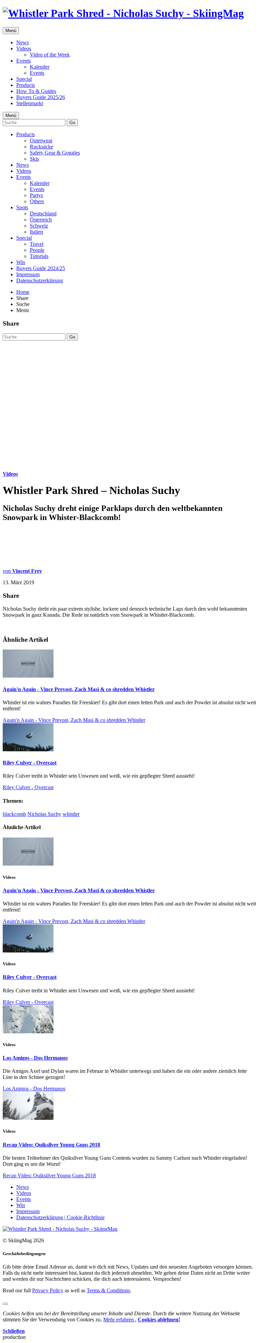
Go (72, 122)
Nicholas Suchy (44, 814)
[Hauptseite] (123, 13)
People (37, 250)
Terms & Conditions (108, 1290)
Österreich (41, 219)
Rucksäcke (41, 146)
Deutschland (43, 213)
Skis (34, 159)
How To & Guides (36, 91)
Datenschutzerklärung (39, 280)
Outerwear (41, 140)
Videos (23, 48)
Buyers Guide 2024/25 (40, 268)
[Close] (5, 1304)
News (22, 42)
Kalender (39, 67)
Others (37, 201)
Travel (36, 244)
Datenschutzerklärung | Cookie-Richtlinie (60, 1217)
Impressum (28, 274)
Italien (36, 232)
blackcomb (14, 814)
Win (20, 262)
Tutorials (39, 256)
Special (24, 79)
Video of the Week (50, 54)
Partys (36, 195)
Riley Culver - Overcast (30, 762)
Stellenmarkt (29, 103)
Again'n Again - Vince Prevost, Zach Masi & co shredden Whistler (79, 689)
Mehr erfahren (119, 1319)
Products (25, 85)
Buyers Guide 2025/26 (40, 97)
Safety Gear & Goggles (55, 153)
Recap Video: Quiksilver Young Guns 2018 (51, 1145)
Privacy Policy (47, 1290)
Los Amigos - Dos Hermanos (35, 1058)
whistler (71, 814)
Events (23, 61)
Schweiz (39, 226)
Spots (22, 207)
